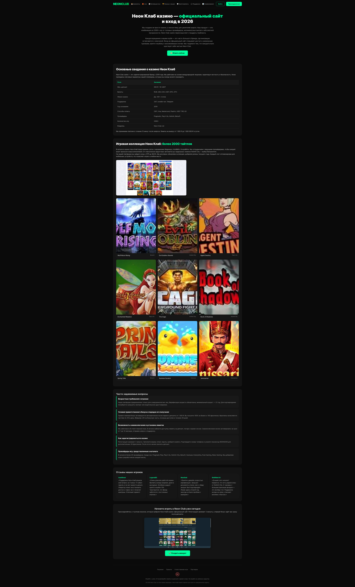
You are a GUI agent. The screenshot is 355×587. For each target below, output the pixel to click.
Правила (169, 569)
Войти (220, 4)
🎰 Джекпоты (135, 4)
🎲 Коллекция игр (154, 4)
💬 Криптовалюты (183, 4)
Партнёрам (194, 569)
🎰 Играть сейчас (177, 53)
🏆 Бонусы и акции (168, 4)
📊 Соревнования (208, 4)
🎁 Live (144, 4)
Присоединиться (234, 4)
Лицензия (160, 569)
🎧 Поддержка (195, 4)
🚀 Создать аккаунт (177, 553)
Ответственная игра (181, 569)
